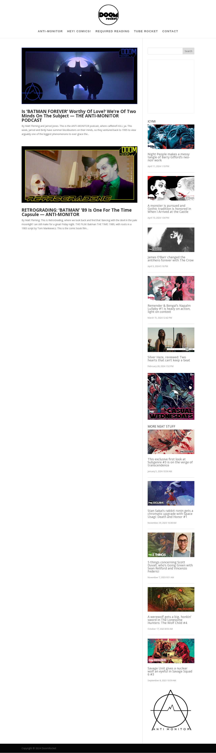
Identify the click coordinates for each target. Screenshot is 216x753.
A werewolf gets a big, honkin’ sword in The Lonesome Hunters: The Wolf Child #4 (169, 620)
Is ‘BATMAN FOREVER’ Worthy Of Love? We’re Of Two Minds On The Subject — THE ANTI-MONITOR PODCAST (79, 115)
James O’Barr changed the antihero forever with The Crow (171, 258)
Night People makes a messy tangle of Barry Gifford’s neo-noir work (169, 157)
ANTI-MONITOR (50, 31)
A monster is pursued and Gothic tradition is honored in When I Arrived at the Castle (169, 209)
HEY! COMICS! (79, 31)
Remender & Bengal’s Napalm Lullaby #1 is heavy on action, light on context (169, 309)
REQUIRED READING (113, 31)
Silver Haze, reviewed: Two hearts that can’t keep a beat (169, 358)
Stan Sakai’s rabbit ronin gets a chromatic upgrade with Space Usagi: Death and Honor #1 (170, 514)
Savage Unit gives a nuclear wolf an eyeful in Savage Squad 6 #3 (170, 671)
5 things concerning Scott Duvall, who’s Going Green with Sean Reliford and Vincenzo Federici (170, 566)
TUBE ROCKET (146, 31)
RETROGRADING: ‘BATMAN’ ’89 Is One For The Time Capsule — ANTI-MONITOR (77, 212)
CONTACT (170, 31)
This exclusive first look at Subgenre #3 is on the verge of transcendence (170, 462)
